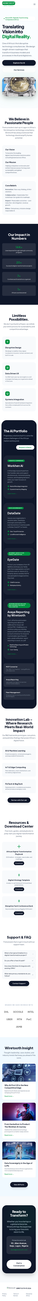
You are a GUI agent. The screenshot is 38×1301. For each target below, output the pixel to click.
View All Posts (19, 1185)
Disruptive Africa (29, 1294)
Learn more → (12, 493)
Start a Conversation (19, 1264)
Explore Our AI (19, 63)
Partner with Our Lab (19, 800)
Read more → (9, 1096)
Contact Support (19, 983)
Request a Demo (25, 447)
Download (19, 863)
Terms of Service (16, 1294)
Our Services (19, 70)
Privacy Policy (4, 1294)
